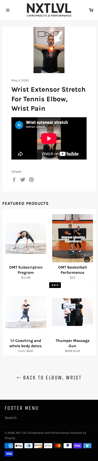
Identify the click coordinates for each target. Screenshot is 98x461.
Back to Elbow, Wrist (51, 377)
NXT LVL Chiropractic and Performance (42, 432)
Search (11, 417)
